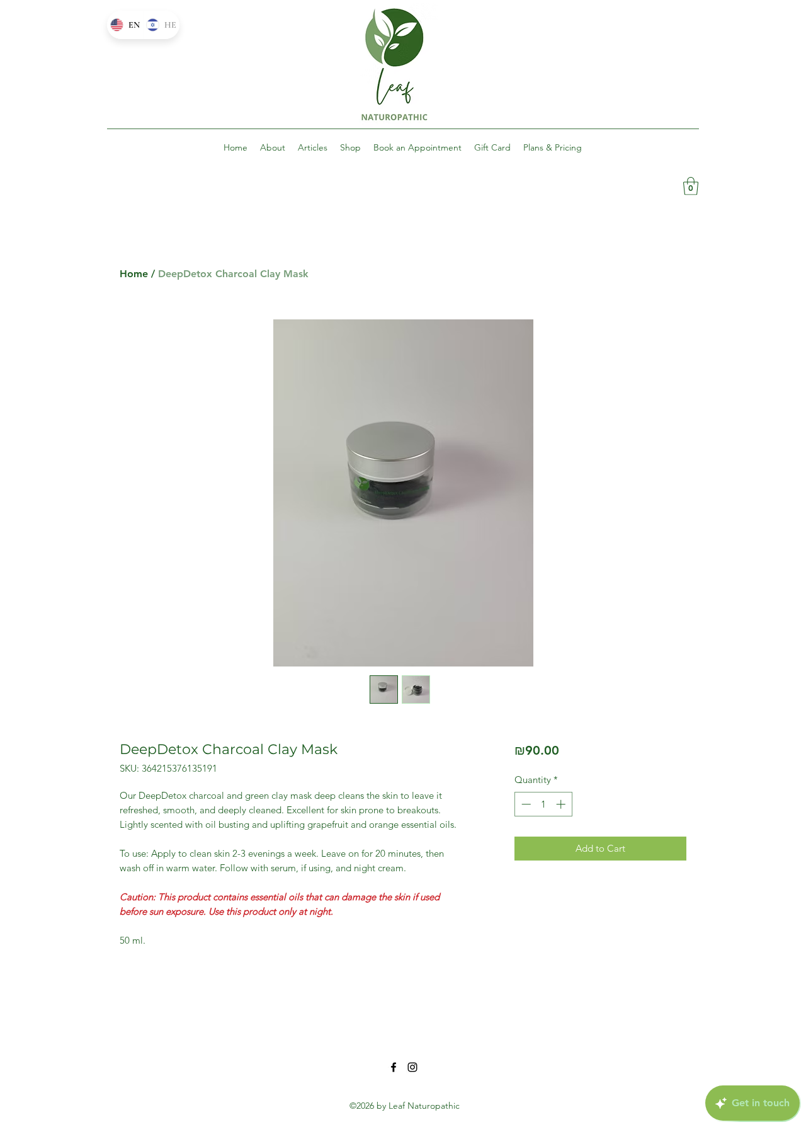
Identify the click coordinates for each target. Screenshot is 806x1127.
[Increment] (561, 804)
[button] (690, 186)
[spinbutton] (543, 804)
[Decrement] (524, 804)
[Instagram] (412, 1067)
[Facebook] (393, 1067)
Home (134, 274)
